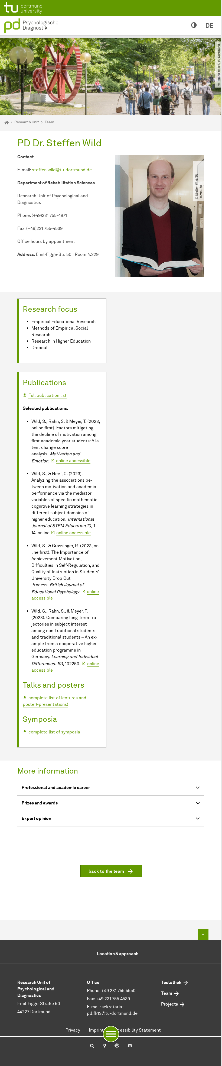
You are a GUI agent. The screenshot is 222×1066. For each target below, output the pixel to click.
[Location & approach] (104, 1046)
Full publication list (47, 395)
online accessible (73, 460)
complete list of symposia (54, 732)
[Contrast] (194, 25)
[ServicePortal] (116, 1046)
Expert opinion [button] (36, 818)
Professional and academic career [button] (56, 787)
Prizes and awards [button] (40, 803)
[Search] (92, 1046)
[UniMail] (129, 1046)
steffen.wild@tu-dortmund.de (62, 169)
